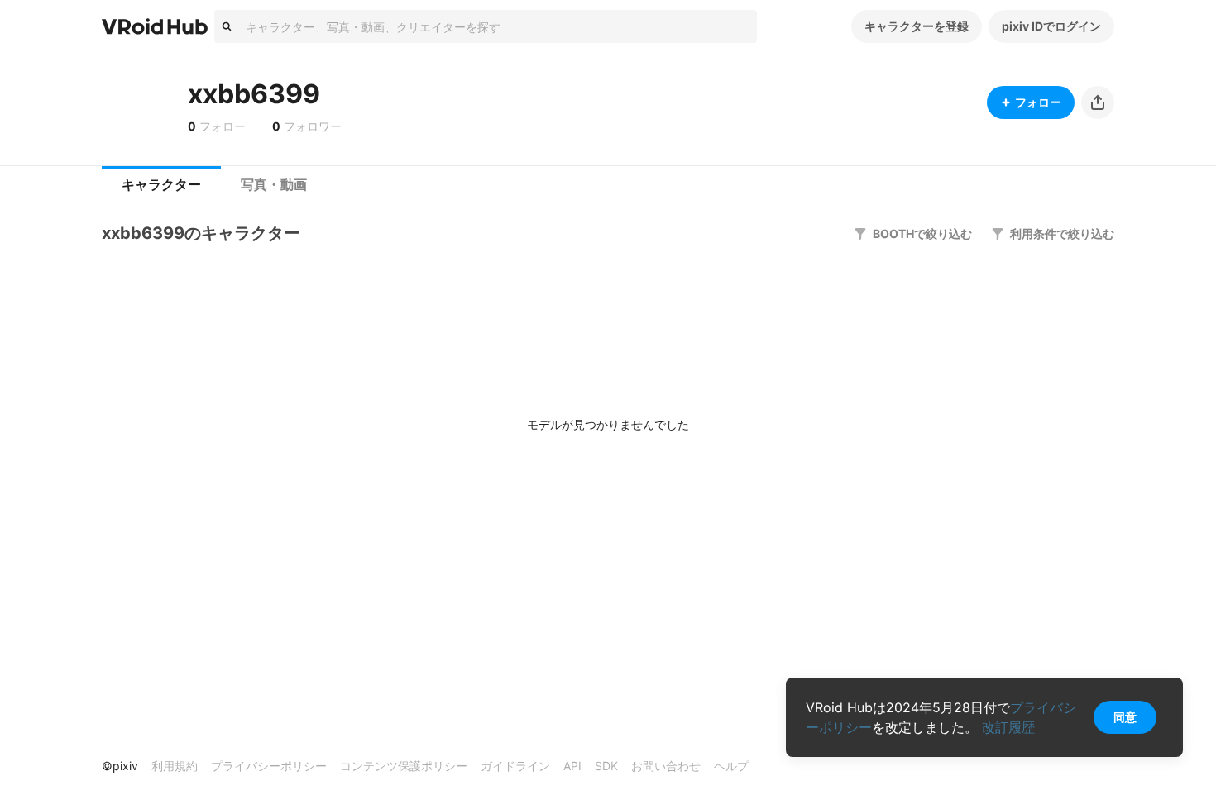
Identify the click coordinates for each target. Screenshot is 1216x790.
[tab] (161, 185)
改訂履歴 (1008, 727)
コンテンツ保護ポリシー (403, 766)
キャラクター (161, 185)
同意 (1125, 717)
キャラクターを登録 (916, 26)
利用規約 (174, 766)
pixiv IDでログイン (1051, 26)
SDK (606, 766)
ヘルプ (731, 766)
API (572, 766)
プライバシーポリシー (269, 766)
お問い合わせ (666, 766)
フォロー (1038, 102)
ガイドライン (515, 766)
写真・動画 (274, 185)
